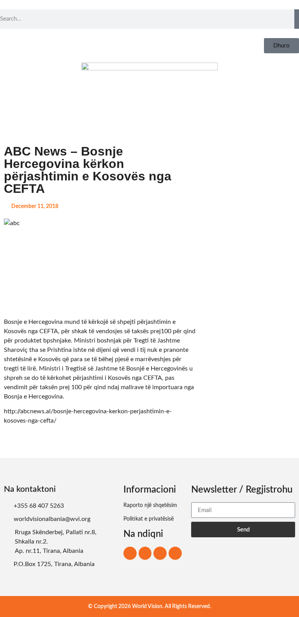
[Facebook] (130, 553)
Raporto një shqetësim (150, 505)
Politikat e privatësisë (148, 519)
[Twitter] (160, 553)
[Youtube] (175, 553)
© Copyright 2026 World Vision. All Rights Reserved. (149, 606)
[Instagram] (145, 553)
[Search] (296, 19)
